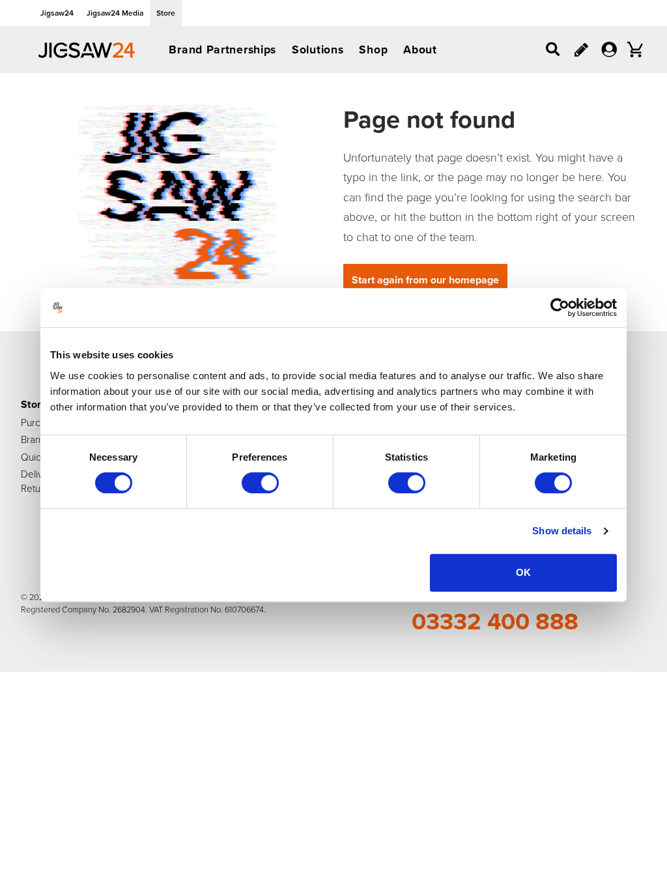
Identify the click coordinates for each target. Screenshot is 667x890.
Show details (561, 530)
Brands (36, 439)
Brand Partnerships (222, 49)
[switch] (260, 482)
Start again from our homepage (425, 279)
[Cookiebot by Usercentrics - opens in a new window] (560, 307)
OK (523, 572)
